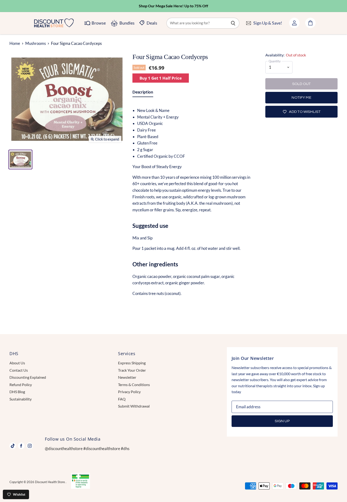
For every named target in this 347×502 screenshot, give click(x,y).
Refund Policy (20, 384)
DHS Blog (17, 391)
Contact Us (18, 370)
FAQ (122, 399)
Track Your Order (132, 370)
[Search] (233, 23)
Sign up (282, 421)
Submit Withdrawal (134, 406)
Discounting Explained (27, 377)
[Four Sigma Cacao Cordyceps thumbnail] (20, 159)
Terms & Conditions (134, 384)
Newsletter (127, 377)
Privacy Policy (129, 391)
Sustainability (20, 399)
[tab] (142, 93)
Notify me (301, 97)
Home (14, 43)
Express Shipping (132, 363)
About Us (17, 363)
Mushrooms (35, 43)
